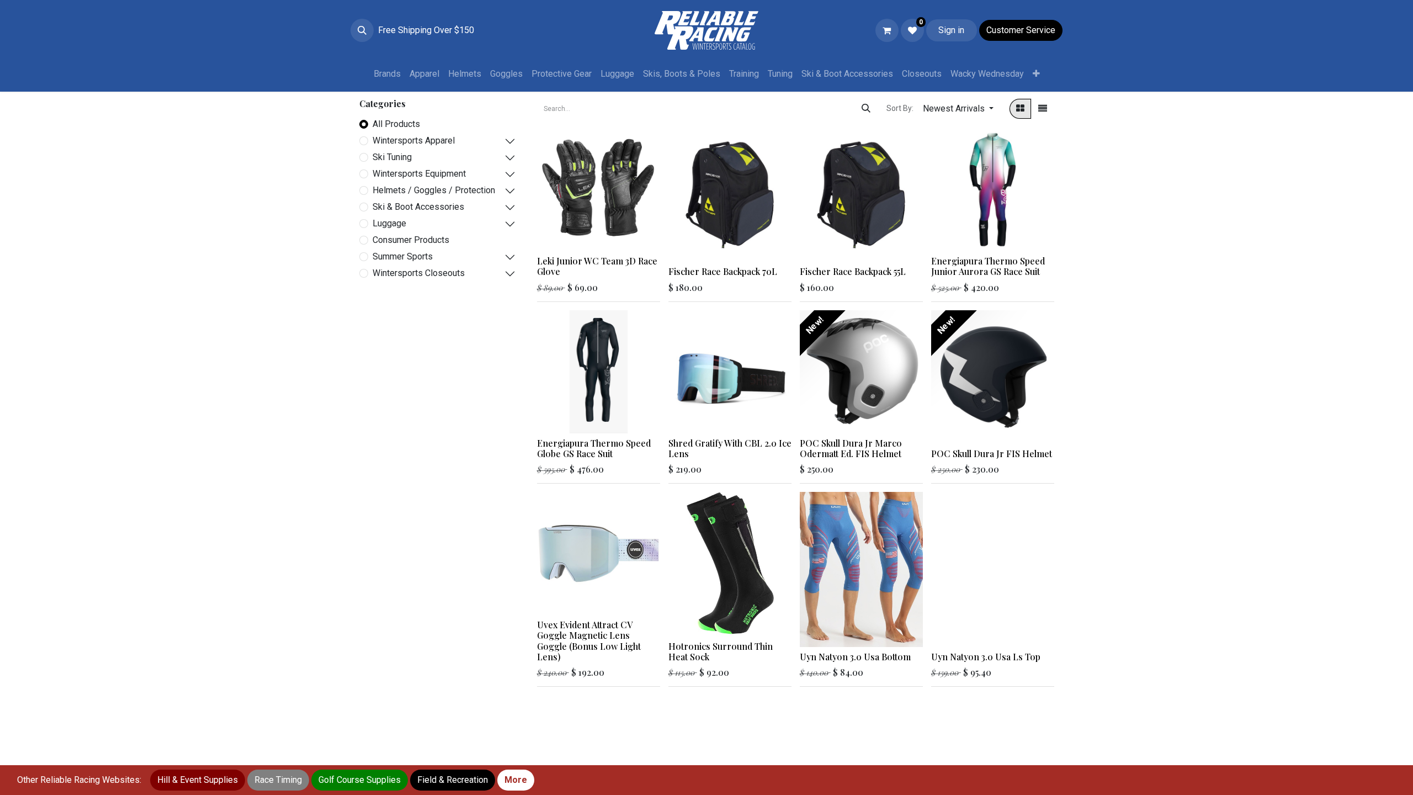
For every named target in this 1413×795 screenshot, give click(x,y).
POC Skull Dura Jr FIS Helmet (991, 453)
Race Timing (278, 780)
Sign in (951, 30)
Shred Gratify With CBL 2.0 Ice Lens (730, 448)
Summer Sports (403, 256)
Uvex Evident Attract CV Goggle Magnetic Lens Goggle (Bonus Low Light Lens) (589, 640)
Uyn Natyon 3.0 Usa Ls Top (985, 656)
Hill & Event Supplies (197, 780)
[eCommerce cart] (887, 30)
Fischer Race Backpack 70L (722, 271)
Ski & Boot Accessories (418, 207)
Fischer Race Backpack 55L (853, 271)
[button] (362, 30)
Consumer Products (411, 240)
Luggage (389, 223)
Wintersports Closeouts (419, 273)
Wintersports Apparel (414, 140)
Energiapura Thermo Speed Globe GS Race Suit (594, 448)
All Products (396, 124)
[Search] (866, 108)
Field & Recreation (452, 780)
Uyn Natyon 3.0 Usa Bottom (855, 656)
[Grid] (1020, 108)
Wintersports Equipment (419, 173)
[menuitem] (387, 74)
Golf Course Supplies (359, 780)
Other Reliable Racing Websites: (79, 780)
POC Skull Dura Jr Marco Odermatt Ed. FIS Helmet (851, 448)
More (515, 780)
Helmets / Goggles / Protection (434, 190)
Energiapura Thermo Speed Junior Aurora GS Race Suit (988, 266)
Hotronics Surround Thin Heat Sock (720, 651)
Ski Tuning (392, 157)
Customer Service (1020, 30)
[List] (1042, 108)
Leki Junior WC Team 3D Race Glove (597, 266)
